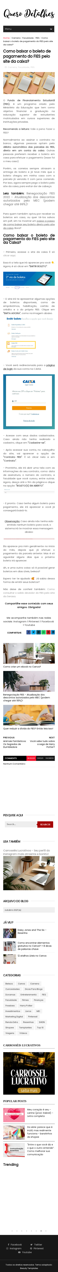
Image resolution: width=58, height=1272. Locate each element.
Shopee (9, 1027)
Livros (28, 1011)
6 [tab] (36, 1231)
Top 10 (40, 1027)
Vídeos (23, 1033)
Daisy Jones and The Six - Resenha (32, 931)
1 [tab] (12, 1231)
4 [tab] (26, 1231)
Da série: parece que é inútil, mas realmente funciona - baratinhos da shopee (40, 1132)
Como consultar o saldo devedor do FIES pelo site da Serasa (29, 592)
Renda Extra (11, 1022)
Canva (21, 983)
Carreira (16, 37)
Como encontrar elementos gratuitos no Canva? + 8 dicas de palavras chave (35, 946)
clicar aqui (9, 255)
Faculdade (28, 37)
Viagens (9, 1033)
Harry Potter (26, 1005)
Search (45, 824)
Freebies (10, 1005)
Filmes (25, 1000)
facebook (50, 758)
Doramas (10, 994)
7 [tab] (41, 1231)
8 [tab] (46, 1231)
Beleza (9, 983)
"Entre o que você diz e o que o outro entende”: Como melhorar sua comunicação (40, 1149)
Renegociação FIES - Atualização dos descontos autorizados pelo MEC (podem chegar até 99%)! (26, 697)
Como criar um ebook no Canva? (22, 666)
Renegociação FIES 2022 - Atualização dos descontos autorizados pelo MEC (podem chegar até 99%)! (29, 199)
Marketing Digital (14, 1016)
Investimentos (12, 1011)
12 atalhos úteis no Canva (32, 955)
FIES (37, 37)
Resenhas (28, 1022)
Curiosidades (12, 989)
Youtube (29, 625)
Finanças (38, 1000)
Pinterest (34, 621)
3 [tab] (21, 1231)
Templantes (25, 1027)
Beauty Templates (29, 1268)
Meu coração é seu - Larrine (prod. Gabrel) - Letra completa (40, 1113)
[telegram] (38, 632)
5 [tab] (31, 1231)
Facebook (48, 621)
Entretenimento (29, 994)
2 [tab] (17, 1231)
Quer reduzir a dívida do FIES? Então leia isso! (28, 728)
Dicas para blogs (34, 989)
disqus (40, 758)
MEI (38, 1011)
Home (6, 37)
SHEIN (42, 1022)
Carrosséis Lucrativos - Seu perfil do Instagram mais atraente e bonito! (26, 852)
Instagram (20, 621)
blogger (31, 758)
